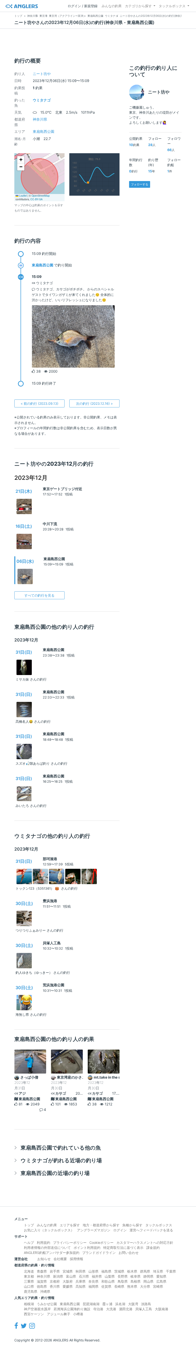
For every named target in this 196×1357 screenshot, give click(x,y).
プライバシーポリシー (70, 1242)
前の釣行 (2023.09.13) (39, 403)
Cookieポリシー (101, 1242)
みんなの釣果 (112, 6)
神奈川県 (40, 119)
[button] (20, 159)
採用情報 (76, 1259)
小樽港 (78, 1314)
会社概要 (60, 1259)
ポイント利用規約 (87, 1247)
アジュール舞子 (58, 1314)
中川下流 (50, 524)
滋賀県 (42, 1281)
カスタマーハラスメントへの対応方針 (144, 1242)
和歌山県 (108, 1281)
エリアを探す (70, 1225)
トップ (29, 1225)
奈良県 (93, 1281)
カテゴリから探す (138, 6)
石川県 (84, 1276)
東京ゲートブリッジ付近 (62, 489)
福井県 (97, 1276)
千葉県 (171, 1271)
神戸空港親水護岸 (37, 1309)
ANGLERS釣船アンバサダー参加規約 (51, 1253)
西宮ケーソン (34, 1314)
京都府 (55, 1281)
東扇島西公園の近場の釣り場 (55, 1173)
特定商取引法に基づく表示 (123, 1247)
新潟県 (58, 1276)
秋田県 (81, 1271)
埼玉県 (158, 1271)
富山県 (71, 1276)
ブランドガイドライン (99, 1253)
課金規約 (153, 1247)
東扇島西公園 (43, 131)
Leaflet (22, 195)
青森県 (42, 1271)
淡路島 (146, 1304)
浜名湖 (120, 1304)
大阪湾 (133, 1304)
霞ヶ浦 (107, 1304)
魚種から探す (132, 1225)
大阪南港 (161, 1309)
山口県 (29, 1286)
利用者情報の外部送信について (47, 1247)
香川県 (55, 1286)
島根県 (136, 1281)
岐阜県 (136, 1276)
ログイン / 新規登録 (83, 6)
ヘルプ (29, 1242)
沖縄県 (45, 1291)
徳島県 (42, 1286)
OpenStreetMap (41, 195)
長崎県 (119, 1286)
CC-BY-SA (36, 199)
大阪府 (68, 1281)
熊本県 (132, 1286)
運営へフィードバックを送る (151, 1230)
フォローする (139, 184)
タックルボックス (172, 6)
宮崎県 (158, 1286)
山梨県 (110, 1276)
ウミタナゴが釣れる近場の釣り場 (61, 1160)
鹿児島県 (30, 1291)
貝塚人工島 (52, 943)
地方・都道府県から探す (101, 1225)
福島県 (106, 1271)
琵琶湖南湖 (91, 1304)
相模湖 (29, 1304)
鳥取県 (123, 1281)
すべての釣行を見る (39, 595)
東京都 (29, 1276)
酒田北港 (125, 1309)
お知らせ (44, 1259)
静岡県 (148, 1276)
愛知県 (161, 1276)
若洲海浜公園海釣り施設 (72, 1309)
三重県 (29, 1281)
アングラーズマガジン (93, 1230)
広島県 (161, 1281)
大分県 (145, 1286)
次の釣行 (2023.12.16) (94, 403)
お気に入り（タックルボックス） (49, 1230)
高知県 (81, 1286)
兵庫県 (81, 1281)
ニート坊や (42, 73)
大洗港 (111, 1309)
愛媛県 (68, 1286)
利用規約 (43, 1242)
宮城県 (68, 1271)
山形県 (93, 1271)
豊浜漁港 (50, 901)
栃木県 (132, 1271)
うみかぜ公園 (47, 1304)
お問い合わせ (129, 1253)
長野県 (123, 1276)
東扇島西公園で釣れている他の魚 (61, 1147)
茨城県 (119, 1271)
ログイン (120, 1230)
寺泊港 (98, 1309)
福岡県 (93, 1286)
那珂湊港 (50, 859)
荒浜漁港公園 (53, 985)
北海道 (29, 1271)
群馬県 (145, 1271)
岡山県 (148, 1281)
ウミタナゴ (42, 100)
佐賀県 (106, 1286)
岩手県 (55, 1271)
